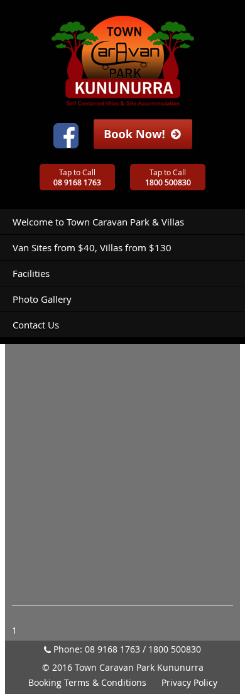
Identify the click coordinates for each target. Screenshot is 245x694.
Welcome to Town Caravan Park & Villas (98, 221)
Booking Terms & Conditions (87, 682)
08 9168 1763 (112, 649)
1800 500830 (174, 649)
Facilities (31, 273)
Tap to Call (77, 177)
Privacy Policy (189, 682)
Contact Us (36, 324)
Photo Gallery (42, 299)
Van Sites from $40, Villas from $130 (92, 247)
